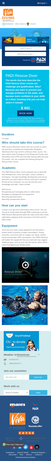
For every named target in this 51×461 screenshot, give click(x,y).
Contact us (6, 210)
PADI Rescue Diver (25, 54)
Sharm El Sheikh (22, 452)
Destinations (10, 452)
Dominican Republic (38, 452)
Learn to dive (25, 49)
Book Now (25, 113)
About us (29, 455)
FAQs (21, 455)
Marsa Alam (13, 455)
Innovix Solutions (30, 457)
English (42, 3)
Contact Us (38, 455)
